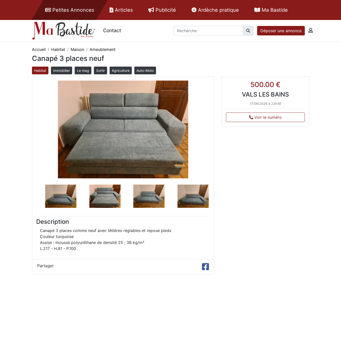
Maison (77, 49)
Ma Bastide (274, 10)
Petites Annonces (72, 10)
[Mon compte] (311, 30)
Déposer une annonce (281, 30)
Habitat (58, 49)
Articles (123, 10)
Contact (112, 30)
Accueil (39, 49)
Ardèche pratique (217, 10)
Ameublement (103, 49)
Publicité (165, 10)
